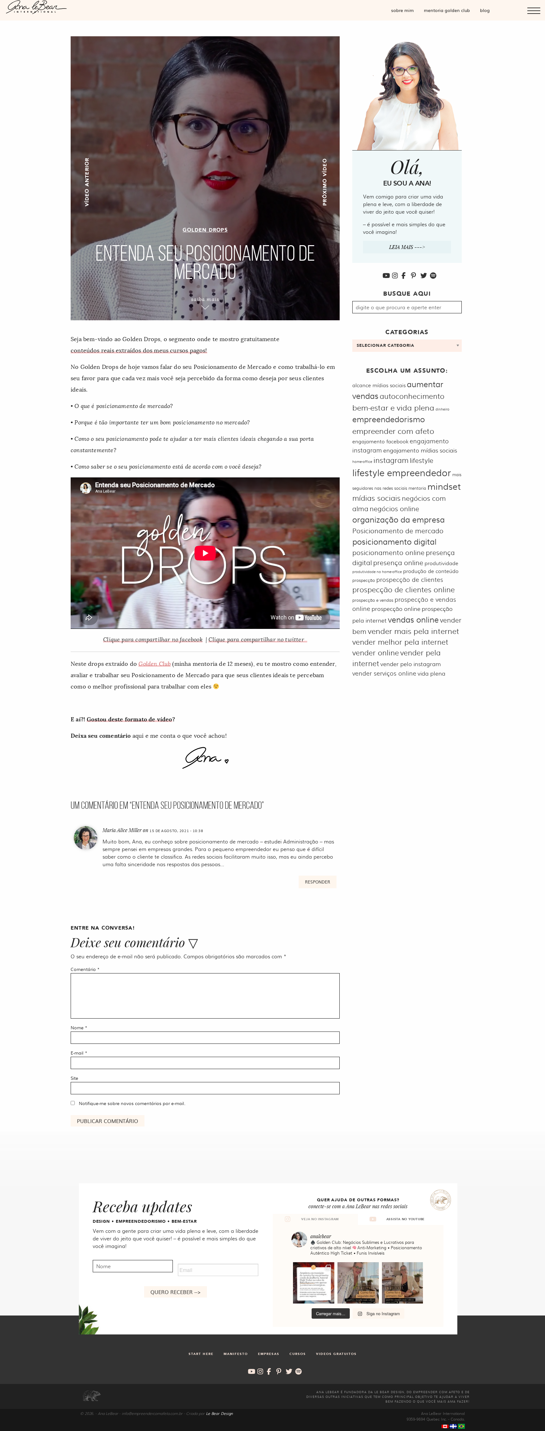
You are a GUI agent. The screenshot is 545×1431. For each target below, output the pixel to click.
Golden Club (154, 663)
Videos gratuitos (336, 1354)
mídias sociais (376, 498)
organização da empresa (398, 519)
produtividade (441, 563)
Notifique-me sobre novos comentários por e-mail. (132, 1103)
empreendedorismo (388, 419)
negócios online (394, 508)
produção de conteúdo (431, 571)
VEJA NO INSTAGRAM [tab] (320, 1219)
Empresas (268, 1354)
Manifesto (236, 1354)
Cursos (298, 1354)
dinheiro (442, 409)
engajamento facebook (380, 441)
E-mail (79, 1053)
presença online (398, 562)
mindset (444, 486)
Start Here (201, 1354)
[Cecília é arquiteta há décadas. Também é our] (313, 1283)
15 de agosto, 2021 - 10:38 (176, 830)
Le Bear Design (219, 1413)
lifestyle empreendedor (401, 472)
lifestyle (421, 460)
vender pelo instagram (410, 664)
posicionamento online (388, 552)
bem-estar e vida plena (393, 407)
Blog (485, 10)
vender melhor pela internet (400, 641)
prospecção (363, 580)
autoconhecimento (412, 396)
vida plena (431, 673)
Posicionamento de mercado (397, 530)
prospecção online (396, 608)
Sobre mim (402, 10)
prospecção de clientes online (403, 589)
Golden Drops (205, 230)
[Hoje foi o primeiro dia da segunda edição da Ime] (402, 1283)
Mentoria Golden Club (447, 10)
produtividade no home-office (377, 571)
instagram (390, 460)
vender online (375, 652)
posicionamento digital (394, 541)
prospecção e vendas (372, 600)
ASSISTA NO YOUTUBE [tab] (405, 1219)
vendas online (413, 619)
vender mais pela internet (413, 630)
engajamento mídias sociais (420, 450)
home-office (362, 461)
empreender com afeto (393, 430)
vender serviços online (384, 673)
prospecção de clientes (409, 579)
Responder (317, 882)
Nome (79, 1027)
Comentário (85, 969)
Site (74, 1078)
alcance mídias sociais (379, 385)
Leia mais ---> (407, 247)
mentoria (417, 488)
